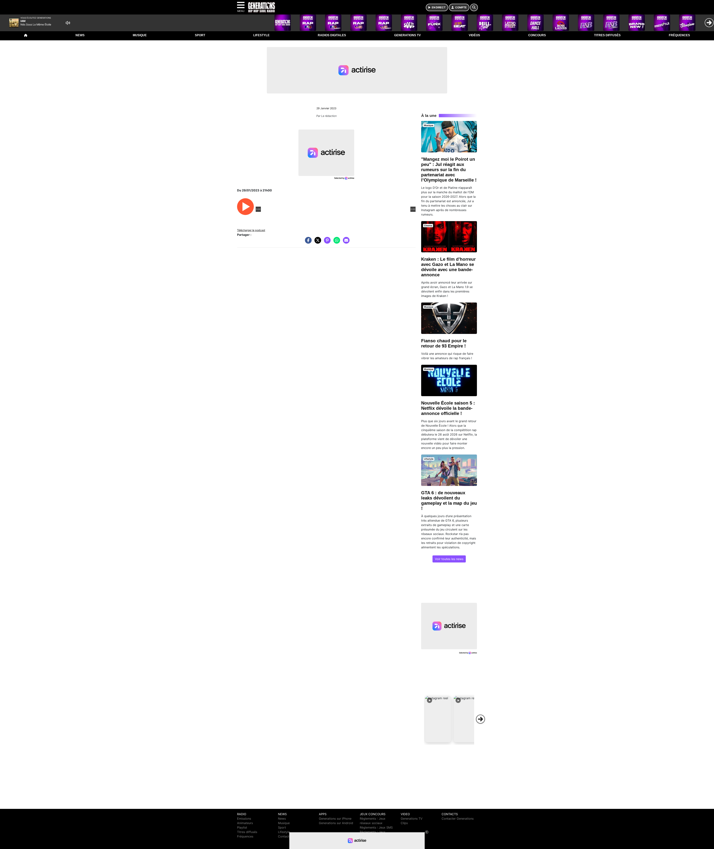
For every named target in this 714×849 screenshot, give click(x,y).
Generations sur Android (336, 823)
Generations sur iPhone (335, 818)
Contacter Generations (458, 818)
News (80, 35)
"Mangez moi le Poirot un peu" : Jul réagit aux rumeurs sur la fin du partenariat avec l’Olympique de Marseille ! (449, 169)
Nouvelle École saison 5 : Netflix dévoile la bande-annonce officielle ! (448, 408)
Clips (404, 823)
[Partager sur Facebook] (307, 242)
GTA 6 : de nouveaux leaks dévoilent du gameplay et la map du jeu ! (449, 500)
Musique (140, 35)
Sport (200, 35)
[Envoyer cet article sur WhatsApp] (336, 242)
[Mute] (68, 23)
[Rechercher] (474, 7)
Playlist (242, 827)
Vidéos (474, 35)
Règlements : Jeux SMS (376, 827)
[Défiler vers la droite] (480, 719)
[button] (438, 719)
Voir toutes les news (449, 559)
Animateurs (245, 823)
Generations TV (407, 35)
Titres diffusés (607, 35)
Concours (537, 35)
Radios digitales (332, 35)
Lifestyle (261, 35)
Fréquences (679, 35)
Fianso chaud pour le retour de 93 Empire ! (444, 343)
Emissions (244, 818)
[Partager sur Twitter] (317, 242)
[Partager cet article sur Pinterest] (326, 242)
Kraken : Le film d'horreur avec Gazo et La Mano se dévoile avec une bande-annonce (448, 267)
